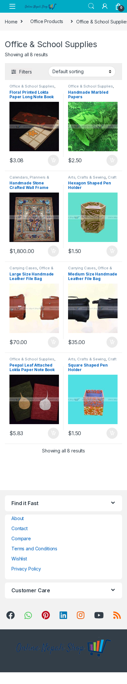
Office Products (46, 21)
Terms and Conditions (34, 548)
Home (11, 21)
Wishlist (19, 558)
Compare (21, 538)
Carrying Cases (23, 268)
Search (91, 6)
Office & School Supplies (31, 86)
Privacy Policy (26, 568)
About (17, 518)
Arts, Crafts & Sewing (87, 177)
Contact (19, 528)
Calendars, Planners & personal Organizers (29, 179)
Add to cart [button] (53, 160)
